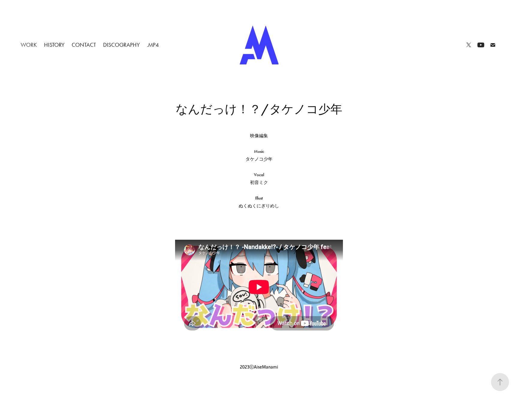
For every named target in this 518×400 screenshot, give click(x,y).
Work (29, 44)
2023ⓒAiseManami (259, 367)
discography (121, 44)
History (54, 44)
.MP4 (153, 44)
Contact (84, 44)
